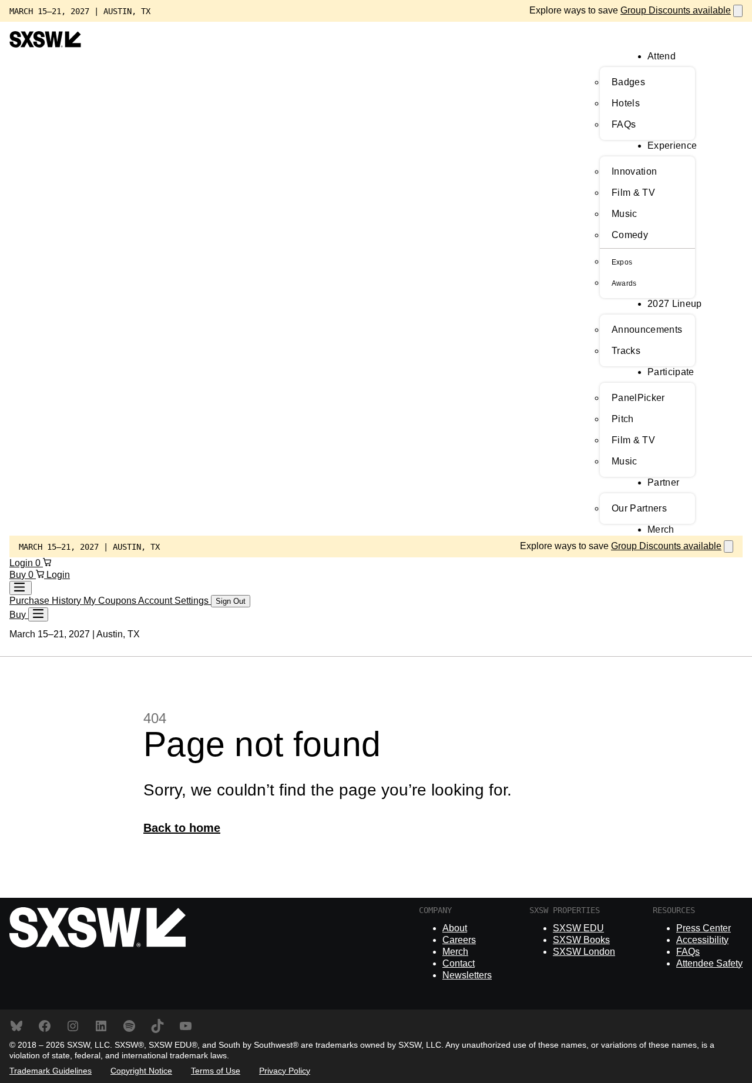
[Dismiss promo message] (738, 11)
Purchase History (46, 601)
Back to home (181, 827)
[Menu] (38, 614)
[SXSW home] (45, 44)
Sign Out (231, 601)
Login (22, 563)
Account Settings (174, 601)
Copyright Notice (141, 1070)
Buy (18, 575)
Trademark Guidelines (50, 1070)
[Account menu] (20, 588)
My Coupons (110, 601)
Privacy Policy (284, 1070)
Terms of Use (215, 1070)
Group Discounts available (675, 10)
